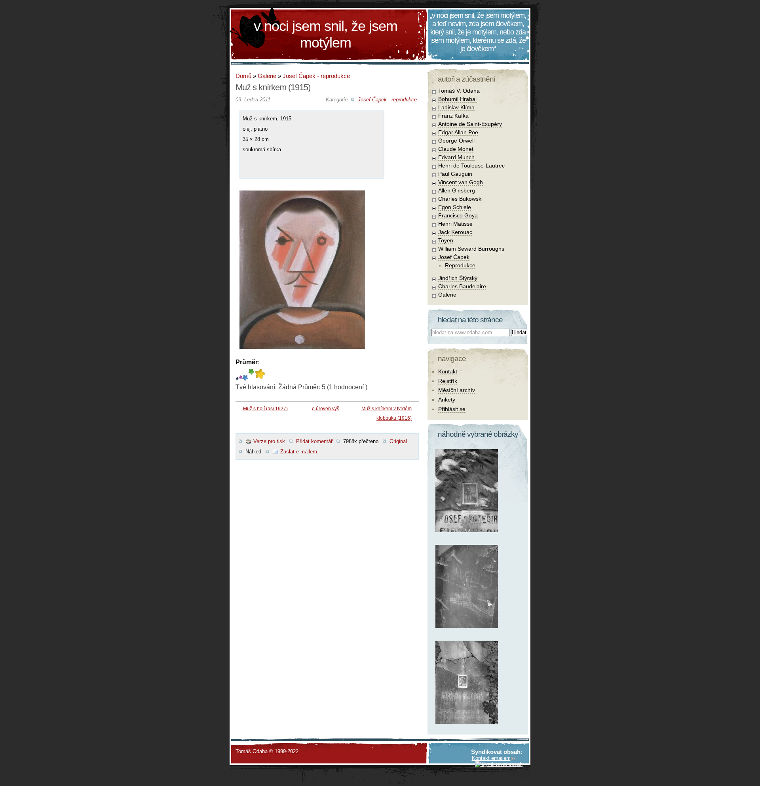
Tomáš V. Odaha (459, 91)
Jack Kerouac (455, 232)
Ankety (446, 399)
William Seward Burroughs (471, 249)
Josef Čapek (453, 257)
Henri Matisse (455, 224)
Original (398, 441)
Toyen (445, 240)
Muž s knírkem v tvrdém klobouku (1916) (386, 413)
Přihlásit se (452, 409)
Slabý (237, 375)
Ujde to (240, 375)
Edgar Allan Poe (458, 132)
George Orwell (456, 140)
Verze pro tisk (269, 441)
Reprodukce (460, 265)
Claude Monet (455, 149)
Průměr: (248, 362)
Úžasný (260, 375)
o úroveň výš (325, 408)
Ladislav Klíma (456, 107)
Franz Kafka (453, 115)
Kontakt (447, 371)
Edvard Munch (456, 157)
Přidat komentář (314, 441)
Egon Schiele (454, 207)
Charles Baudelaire (462, 286)
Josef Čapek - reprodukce (316, 75)
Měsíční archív (456, 390)
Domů (243, 75)
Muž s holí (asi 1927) (265, 408)
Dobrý (245, 375)
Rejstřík (447, 381)
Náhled (253, 452)
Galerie (267, 75)
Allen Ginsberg (456, 190)
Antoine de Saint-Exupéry (470, 124)
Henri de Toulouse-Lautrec (471, 165)
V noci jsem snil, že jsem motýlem (325, 34)
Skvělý (251, 375)
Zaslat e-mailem (298, 452)
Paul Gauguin (455, 174)
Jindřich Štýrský (457, 278)
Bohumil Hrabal (457, 99)
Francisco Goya (458, 215)
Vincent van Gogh (460, 182)
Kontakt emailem (491, 758)
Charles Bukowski (460, 199)
